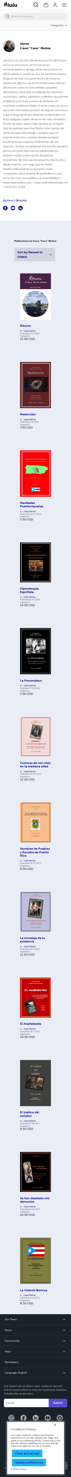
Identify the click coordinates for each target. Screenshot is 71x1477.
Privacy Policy (19, 1469)
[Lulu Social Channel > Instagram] (11, 1418)
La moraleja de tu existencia (32, 939)
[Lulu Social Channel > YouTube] (48, 1418)
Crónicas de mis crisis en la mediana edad (35, 764)
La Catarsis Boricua (33, 1290)
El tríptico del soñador (29, 1113)
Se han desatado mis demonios (34, 1199)
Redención (28, 414)
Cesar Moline (30, 331)
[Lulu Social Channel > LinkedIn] (36, 1418)
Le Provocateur (31, 680)
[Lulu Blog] (60, 1418)
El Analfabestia (30, 1023)
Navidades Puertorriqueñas (31, 504)
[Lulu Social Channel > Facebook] (23, 1418)
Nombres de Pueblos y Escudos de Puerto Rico (35, 852)
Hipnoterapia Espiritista (29, 590)
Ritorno (25, 326)
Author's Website (15, 200)
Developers (12, 1362)
